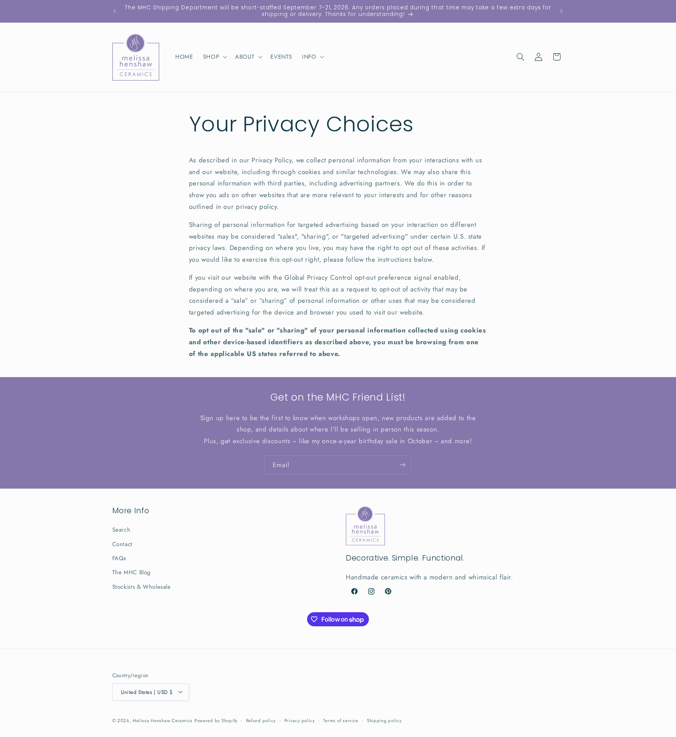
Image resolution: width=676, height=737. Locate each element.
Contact (122, 544)
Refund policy (261, 720)
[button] (214, 56)
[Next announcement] (561, 11)
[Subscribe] (403, 465)
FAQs (119, 558)
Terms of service (340, 720)
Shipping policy (384, 720)
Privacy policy (299, 720)
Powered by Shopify (215, 720)
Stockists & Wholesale (141, 586)
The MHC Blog (131, 572)
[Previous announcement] (114, 11)
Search (121, 530)
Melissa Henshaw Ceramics (162, 720)
